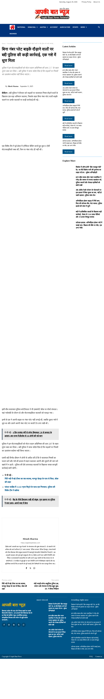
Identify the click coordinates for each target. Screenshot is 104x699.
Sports (75, 27)
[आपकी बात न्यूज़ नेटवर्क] (52, 14)
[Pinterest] (17, 80)
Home (3, 43)
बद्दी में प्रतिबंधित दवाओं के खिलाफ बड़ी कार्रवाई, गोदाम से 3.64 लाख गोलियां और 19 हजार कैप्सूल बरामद (89, 214)
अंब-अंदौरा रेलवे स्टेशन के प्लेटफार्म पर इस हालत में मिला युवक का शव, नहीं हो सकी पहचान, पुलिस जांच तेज (89, 192)
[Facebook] (4, 80)
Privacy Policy (86, 2)
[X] (11, 80)
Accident (54, 27)
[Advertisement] (30, 124)
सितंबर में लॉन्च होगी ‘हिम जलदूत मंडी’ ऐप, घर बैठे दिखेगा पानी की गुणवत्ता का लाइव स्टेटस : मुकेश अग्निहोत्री (88, 169)
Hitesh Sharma (13, 86)
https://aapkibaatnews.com (30, 543)
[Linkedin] (14, 625)
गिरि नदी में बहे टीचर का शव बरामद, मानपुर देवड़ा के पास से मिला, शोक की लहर (14, 586)
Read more (68, 65)
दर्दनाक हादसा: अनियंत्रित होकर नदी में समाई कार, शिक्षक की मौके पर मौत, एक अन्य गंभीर (72, 143)
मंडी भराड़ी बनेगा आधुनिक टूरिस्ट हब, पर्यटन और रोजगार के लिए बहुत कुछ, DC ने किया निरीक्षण (46, 586)
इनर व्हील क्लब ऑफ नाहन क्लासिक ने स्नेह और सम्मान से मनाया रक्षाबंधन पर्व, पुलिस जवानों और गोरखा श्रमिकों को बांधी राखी (57, 620)
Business (13, 34)
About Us (96, 2)
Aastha (43, 27)
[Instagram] (9, 625)
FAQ (91, 656)
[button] (99, 27)
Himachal (32, 27)
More (83, 27)
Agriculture (65, 27)
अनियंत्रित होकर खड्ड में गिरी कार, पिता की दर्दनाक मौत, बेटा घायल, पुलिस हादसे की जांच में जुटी (89, 203)
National (21, 27)
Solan (16, 43)
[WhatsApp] (23, 80)
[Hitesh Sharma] (3, 86)
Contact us (98, 656)
